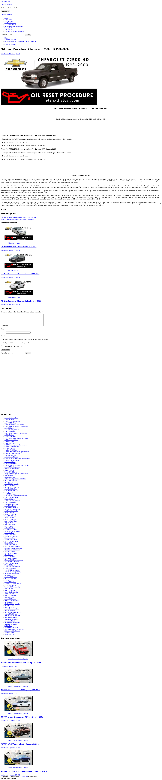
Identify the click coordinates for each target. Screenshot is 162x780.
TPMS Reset (8, 19)
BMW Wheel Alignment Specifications (16, 438)
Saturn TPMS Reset (10, 595)
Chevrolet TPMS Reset (11, 457)
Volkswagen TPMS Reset (12, 631)
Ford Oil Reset (8, 482)
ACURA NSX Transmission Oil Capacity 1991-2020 (21, 663)
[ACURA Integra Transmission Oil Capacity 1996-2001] (18, 710)
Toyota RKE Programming (12, 622)
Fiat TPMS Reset (9, 477)
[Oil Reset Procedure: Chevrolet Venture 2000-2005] (18, 267)
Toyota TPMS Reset (10, 624)
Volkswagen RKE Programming (14, 629)
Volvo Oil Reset (9, 632)
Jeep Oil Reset (8, 523)
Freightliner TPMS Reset (11, 487)
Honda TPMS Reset (10, 502)
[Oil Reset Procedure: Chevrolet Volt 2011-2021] (18, 240)
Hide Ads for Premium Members (14, 31)
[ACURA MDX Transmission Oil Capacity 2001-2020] (18, 737)
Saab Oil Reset (8, 588)
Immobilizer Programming (12, 509)
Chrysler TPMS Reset (11, 463)
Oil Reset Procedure (10, 23)
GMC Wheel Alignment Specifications (15, 495)
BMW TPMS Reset (10, 436)
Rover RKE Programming (12, 587)
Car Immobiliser (9, 21)
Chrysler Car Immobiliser (12, 460)
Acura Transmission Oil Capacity (14, 424)
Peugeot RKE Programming (12, 572)
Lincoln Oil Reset (9, 538)
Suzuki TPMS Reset (10, 617)
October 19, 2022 (14, 250)
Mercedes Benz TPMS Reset (13, 548)
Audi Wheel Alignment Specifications (15, 433)
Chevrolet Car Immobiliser (12, 453)
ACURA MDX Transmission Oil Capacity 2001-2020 (21, 744)
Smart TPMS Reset (10, 607)
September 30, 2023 (15, 720)
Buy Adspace (8, 29)
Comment (4, 325)
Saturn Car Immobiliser (11, 592)
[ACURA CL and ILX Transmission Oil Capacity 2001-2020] (18, 764)
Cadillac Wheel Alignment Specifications (16, 452)
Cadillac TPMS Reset (10, 450)
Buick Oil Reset (9, 441)
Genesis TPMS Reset (10, 489)
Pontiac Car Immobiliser (11, 573)
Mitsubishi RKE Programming (13, 560)
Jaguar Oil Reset (9, 517)
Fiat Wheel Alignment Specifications (15, 479)
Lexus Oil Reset (9, 533)
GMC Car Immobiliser (11, 490)
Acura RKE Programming (12, 421)
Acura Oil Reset (9, 419)
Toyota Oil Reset (9, 621)
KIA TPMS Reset (9, 528)
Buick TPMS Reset (10, 443)
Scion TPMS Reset (10, 599)
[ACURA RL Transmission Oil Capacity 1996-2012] (18, 683)
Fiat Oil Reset (8, 475)
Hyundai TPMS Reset (11, 507)
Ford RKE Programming (11, 484)
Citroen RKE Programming (12, 467)
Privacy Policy (8, 28)
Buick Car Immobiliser (11, 440)
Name (3, 329)
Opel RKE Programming (11, 570)
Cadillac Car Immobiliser (11, 446)
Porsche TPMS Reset (10, 578)
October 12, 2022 (14, 54)
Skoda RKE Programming (12, 604)
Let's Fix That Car (6, 5)
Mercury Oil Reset (9, 551)
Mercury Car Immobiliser (12, 550)
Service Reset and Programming (14, 26)
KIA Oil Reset (8, 526)
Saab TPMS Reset (9, 590)
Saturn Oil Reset (9, 594)
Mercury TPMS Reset (11, 553)
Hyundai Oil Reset (10, 506)
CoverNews (24, 776)
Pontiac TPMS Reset (10, 577)
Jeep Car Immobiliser (10, 521)
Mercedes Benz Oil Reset (12, 546)
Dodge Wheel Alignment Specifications (16, 473)
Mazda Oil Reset (9, 543)
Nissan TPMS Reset (10, 568)
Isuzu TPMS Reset (10, 516)
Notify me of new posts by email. (13, 346)
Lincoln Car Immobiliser (11, 536)
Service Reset (8, 602)
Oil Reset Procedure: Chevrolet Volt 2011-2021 (18, 247)
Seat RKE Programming (11, 600)
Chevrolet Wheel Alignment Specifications (17, 458)
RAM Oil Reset (9, 580)
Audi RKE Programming (11, 430)
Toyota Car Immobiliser (11, 619)
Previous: (18, 217)
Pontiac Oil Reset (9, 575)
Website (3, 336)
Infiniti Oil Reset (9, 512)
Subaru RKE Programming (12, 612)
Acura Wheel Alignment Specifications (16, 426)
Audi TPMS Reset (9, 431)
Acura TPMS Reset (10, 423)
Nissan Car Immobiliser (11, 563)
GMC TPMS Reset (10, 494)
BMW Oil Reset (9, 435)
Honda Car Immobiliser (11, 497)
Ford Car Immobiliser (10, 480)
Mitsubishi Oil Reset (10, 558)
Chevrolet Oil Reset (10, 44)
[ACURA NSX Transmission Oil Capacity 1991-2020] (18, 655)
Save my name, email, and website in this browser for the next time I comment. (26, 339)
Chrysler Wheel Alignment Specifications (16, 465)
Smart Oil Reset (9, 605)
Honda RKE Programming (12, 501)
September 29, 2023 (15, 748)
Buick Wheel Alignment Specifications (15, 445)
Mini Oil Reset (8, 555)
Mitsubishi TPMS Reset (11, 561)
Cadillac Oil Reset (9, 448)
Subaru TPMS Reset (10, 614)
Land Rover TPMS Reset (12, 531)
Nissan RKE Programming (12, 566)
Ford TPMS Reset (9, 485)
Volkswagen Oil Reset (11, 627)
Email (3, 332)
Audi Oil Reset (8, 428)
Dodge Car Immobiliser (11, 468)
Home (6, 18)
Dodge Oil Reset (9, 470)
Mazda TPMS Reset (10, 544)
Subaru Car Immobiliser (11, 609)
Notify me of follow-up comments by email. (16, 343)
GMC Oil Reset (9, 492)
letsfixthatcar (5, 54)
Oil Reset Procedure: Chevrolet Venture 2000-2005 (20, 274)
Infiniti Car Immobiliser (11, 511)
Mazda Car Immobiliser (11, 541)
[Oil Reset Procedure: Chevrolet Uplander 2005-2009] (18, 294)
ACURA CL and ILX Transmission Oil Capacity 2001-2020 (24, 771)
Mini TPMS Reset (9, 556)
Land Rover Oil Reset (11, 529)
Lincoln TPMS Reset (10, 539)
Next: (17, 219)
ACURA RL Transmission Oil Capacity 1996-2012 (20, 690)
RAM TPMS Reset (10, 582)
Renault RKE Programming (12, 583)
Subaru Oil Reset (9, 610)
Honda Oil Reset (9, 499)
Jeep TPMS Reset (9, 524)
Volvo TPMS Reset (10, 634)
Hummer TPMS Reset (11, 504)
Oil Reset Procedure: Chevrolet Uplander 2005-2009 (21, 301)
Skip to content (5, 1)
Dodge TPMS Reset (10, 472)
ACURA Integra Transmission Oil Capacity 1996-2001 (22, 717)
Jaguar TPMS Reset (10, 519)
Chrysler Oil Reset (9, 462)
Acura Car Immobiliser (11, 418)
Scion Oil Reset (9, 597)
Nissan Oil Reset (9, 565)
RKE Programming (10, 24)
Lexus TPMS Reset (10, 534)
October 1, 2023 (13, 666)
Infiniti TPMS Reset (10, 514)
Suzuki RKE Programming (12, 615)
